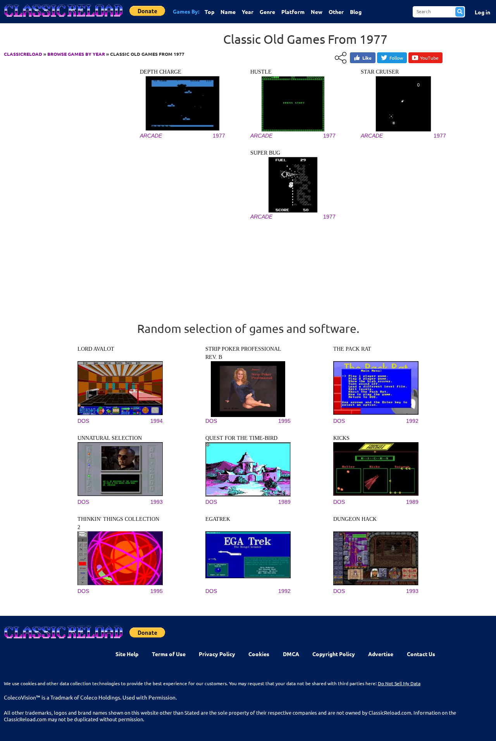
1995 (284, 421)
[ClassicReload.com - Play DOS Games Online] (63, 18)
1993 (156, 502)
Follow (396, 58)
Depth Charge (160, 72)
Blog (356, 11)
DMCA (291, 653)
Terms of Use (169, 653)
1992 (412, 421)
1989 (284, 502)
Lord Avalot (96, 349)
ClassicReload (23, 54)
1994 (156, 421)
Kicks (341, 438)
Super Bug (265, 153)
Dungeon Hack (355, 519)
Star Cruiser (380, 72)
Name (228, 11)
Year (247, 11)
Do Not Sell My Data (399, 683)
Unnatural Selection (110, 438)
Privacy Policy (217, 653)
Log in (482, 12)
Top (209, 11)
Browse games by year (76, 54)
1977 (219, 136)
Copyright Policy (333, 653)
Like (367, 58)
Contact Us (421, 653)
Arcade (151, 136)
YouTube (429, 58)
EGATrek (217, 519)
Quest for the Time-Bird (241, 438)
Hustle (261, 72)
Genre (267, 11)
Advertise (380, 653)
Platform (293, 11)
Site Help (126, 653)
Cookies (258, 653)
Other (336, 11)
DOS (83, 421)
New (316, 11)
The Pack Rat (352, 349)
